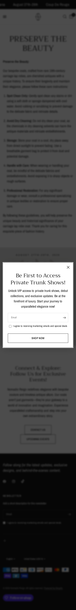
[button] (38, 338)
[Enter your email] (64, 317)
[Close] (68, 267)
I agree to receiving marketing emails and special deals (40, 326)
